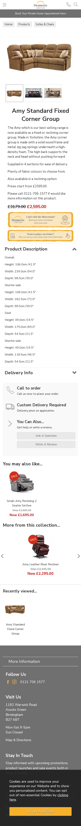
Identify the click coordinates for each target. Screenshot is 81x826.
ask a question (46, 436)
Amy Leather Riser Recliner (40, 564)
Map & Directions (18, 740)
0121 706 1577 (32, 682)
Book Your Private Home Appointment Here (40, 13)
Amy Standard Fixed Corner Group (15, 629)
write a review (46, 444)
